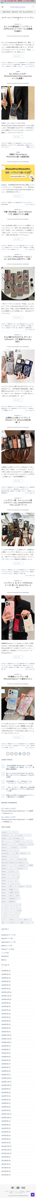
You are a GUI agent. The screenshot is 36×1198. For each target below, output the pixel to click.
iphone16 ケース (24, 62)
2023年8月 (4, 1092)
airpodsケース (6, 938)
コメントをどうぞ (30, 66)
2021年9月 (4, 1157)
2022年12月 (5, 1114)
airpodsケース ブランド (24, 835)
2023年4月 (4, 1103)
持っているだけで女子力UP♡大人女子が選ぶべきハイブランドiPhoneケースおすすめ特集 (20, 775)
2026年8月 (4, 970)
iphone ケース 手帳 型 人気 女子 (10, 892)
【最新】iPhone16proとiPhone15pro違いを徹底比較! (18, 155)
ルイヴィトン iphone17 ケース (10, 919)
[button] (2, 7)
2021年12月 (5, 1146)
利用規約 (22, 1191)
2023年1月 (4, 1110)
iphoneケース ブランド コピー (22, 745)
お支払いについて (14, 1191)
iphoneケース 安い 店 (11, 327)
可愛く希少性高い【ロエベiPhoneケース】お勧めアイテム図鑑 (18, 213)
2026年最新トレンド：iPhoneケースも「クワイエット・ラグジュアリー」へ (19, 782)
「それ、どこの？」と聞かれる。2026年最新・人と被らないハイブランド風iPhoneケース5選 (20, 789)
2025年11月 (5, 996)
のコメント (31, 147)
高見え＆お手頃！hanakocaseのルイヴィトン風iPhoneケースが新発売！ (20, 796)
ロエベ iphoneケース (12, 249)
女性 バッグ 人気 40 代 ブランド (10, 922)
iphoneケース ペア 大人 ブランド (10, 883)
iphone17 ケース (23, 862)
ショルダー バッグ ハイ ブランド (11, 913)
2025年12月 (5, 992)
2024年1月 (4, 1074)
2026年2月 (4, 985)
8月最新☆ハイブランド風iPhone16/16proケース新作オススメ (18, 677)
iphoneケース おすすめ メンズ (10, 871)
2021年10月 (5, 1153)
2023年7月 (4, 1096)
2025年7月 (4, 1010)
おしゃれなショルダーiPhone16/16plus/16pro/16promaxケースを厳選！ (18, 76)
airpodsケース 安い (7, 838)
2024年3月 (4, 1067)
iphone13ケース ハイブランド (10, 844)
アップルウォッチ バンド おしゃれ (11, 904)
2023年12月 (5, 1078)
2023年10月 (5, 1085)
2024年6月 (4, 1056)
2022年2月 (4, 1139)
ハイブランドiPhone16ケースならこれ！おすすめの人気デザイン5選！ (18, 258)
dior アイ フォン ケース (26, 406)
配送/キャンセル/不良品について (18, 1192)
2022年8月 (4, 1125)
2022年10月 (5, 1117)
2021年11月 (5, 1150)
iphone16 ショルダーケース (8, 145)
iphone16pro (17, 64)
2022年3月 (4, 1135)
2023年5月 (4, 1099)
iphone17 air (13, 862)
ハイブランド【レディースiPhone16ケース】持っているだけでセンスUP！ (18, 585)
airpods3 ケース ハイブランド (10, 832)
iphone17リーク (22, 868)
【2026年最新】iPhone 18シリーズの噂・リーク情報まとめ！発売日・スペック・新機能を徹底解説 (20, 767)
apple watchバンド (7, 942)
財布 (2, 960)
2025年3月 (4, 1024)
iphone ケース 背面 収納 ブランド (11, 898)
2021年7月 (4, 1164)
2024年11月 (5, 1039)
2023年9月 (4, 1089)
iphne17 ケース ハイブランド (24, 841)
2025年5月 (4, 1017)
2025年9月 (4, 1003)
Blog (6, 1191)
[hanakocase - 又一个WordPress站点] (18, 7)
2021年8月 (4, 1160)
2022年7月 (4, 1128)
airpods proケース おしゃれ (9, 835)
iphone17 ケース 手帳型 (26, 865)
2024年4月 (4, 1064)
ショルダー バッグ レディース (10, 916)
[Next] (28, 753)
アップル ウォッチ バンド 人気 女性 (11, 910)
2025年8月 (4, 1006)
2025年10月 (5, 999)
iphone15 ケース (6, 847)
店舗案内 (28, 1191)
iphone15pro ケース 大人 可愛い (10, 853)
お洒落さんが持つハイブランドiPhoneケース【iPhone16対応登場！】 (18, 420)
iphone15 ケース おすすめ (19, 847)
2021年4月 (4, 1175)
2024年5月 (4, 1060)
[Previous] (7, 753)
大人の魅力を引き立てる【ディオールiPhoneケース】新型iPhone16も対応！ (18, 339)
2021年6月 (4, 1167)
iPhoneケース (18, 24)
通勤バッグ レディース (27, 922)
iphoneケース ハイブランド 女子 (13, 247)
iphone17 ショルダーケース (9, 868)
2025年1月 (4, 1031)
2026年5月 (4, 974)
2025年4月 (4, 1021)
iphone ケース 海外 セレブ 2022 (10, 895)
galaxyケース (5, 945)
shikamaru (26, 36)
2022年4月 (4, 1132)
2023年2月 (4, 1107)
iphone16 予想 (5, 491)
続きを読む (18, 56)
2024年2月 (4, 1071)
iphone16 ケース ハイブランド (24, 143)
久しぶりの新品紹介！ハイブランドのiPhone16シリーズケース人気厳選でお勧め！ (18, 28)
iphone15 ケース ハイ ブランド (10, 850)
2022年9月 (4, 1121)
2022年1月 (4, 1142)
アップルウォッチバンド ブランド (11, 907)
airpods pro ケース (7, 935)
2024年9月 (4, 1046)
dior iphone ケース (18, 838)
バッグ (3, 953)
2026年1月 (4, 988)
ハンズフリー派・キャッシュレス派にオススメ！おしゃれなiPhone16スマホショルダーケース (18, 502)
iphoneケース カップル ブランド (10, 874)
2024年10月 (5, 1042)
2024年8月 (4, 1049)
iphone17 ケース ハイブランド (10, 865)
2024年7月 (4, 1053)
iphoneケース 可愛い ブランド (14, 66)
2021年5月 (4, 1171)
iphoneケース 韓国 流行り (25, 327)
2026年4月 (4, 978)
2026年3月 (4, 981)
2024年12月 (5, 1035)
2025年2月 (4, 1028)
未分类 (18, 71)
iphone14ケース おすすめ (26, 844)
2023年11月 (5, 1082)
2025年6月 (4, 1014)
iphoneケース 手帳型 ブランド (10, 889)
